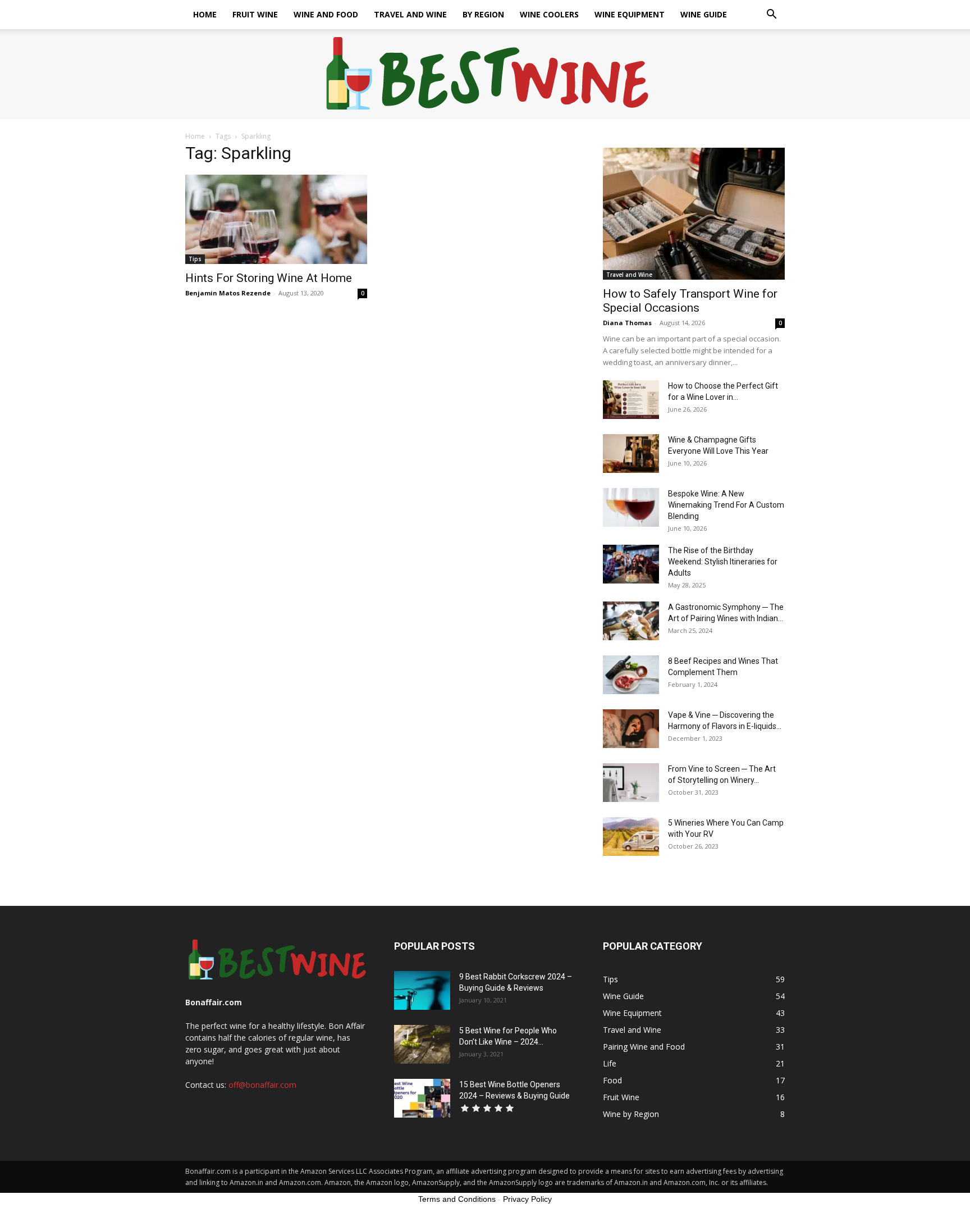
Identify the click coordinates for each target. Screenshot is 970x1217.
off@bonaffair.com (262, 1084)
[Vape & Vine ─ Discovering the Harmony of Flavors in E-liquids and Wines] (631, 728)
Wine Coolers (549, 14)
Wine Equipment (629, 14)
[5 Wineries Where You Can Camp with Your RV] (631, 836)
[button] (771, 15)
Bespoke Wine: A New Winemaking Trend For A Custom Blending (726, 505)
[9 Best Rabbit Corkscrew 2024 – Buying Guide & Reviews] (422, 990)
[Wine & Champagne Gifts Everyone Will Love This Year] (631, 453)
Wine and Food (326, 14)
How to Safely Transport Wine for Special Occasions (690, 300)
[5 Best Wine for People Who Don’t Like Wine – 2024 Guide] (422, 1044)
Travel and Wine (410, 14)
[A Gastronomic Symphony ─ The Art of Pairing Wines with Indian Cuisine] (631, 620)
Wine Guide (703, 14)
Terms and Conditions (457, 1199)
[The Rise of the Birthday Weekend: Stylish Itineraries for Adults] (631, 564)
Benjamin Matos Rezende (228, 293)
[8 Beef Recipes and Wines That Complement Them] (631, 674)
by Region (483, 14)
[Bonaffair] (485, 75)
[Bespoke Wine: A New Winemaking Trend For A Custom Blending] (631, 507)
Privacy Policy (527, 1199)
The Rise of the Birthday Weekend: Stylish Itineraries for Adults (722, 561)
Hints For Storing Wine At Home (268, 278)
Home (205, 14)
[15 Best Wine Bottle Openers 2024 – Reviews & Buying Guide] (422, 1098)
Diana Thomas (627, 322)
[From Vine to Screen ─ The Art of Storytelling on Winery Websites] (631, 782)
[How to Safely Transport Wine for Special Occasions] (694, 214)
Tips (195, 259)
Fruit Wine (255, 14)
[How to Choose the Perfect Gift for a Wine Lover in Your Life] (631, 399)
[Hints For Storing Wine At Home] (276, 219)
